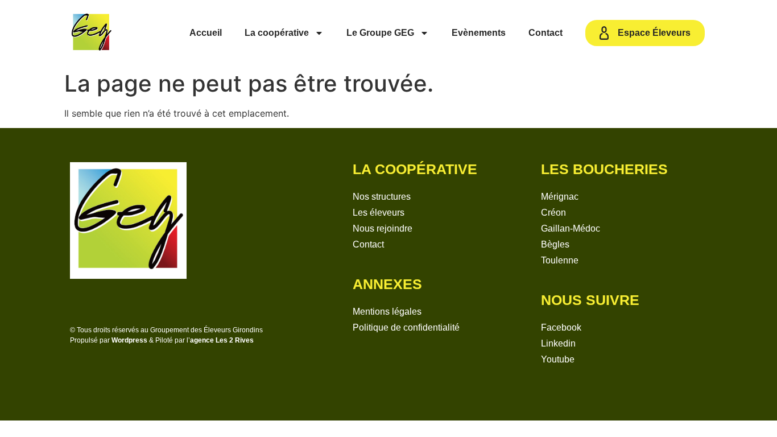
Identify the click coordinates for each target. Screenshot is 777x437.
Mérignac (559, 196)
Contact (545, 33)
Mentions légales (387, 311)
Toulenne (559, 260)
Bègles (555, 244)
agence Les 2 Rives (222, 340)
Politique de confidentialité (406, 327)
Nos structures (382, 196)
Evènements (479, 33)
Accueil (205, 33)
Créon (553, 212)
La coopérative (277, 33)
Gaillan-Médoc (570, 228)
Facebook (561, 327)
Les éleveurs (378, 212)
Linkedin (558, 343)
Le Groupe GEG (380, 33)
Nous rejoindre (382, 228)
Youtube (558, 359)
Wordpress (129, 340)
